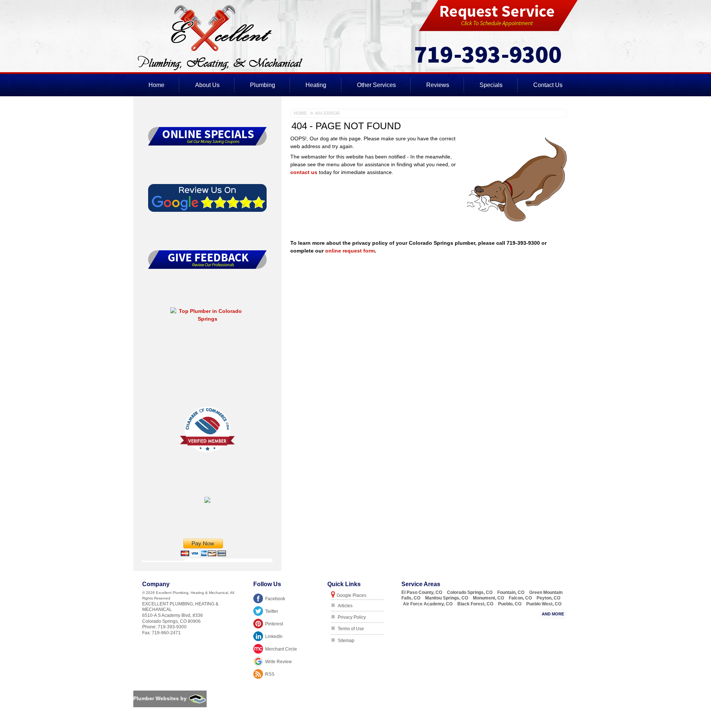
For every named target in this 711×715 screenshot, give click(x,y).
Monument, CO (488, 598)
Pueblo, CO (509, 604)
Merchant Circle (281, 649)
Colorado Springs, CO (470, 592)
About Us (207, 85)
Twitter (271, 611)
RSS (269, 674)
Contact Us (548, 85)
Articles (345, 605)
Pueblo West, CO (543, 604)
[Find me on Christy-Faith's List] (207, 501)
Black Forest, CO (475, 604)
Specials (491, 85)
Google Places (351, 595)
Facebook (275, 599)
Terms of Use (351, 628)
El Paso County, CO (421, 592)
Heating (316, 85)
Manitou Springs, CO (446, 598)
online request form (350, 251)
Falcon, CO (520, 598)
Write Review (278, 661)
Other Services (376, 85)
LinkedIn (274, 636)
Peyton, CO (548, 598)
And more (553, 614)
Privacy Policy (352, 617)
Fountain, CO (510, 592)
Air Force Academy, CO (428, 604)
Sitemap (346, 640)
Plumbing (262, 85)
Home (156, 85)
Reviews (437, 85)
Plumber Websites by (160, 698)
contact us (303, 172)
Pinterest (274, 624)
